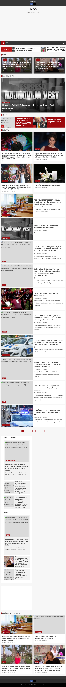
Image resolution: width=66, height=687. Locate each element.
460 (38, 431)
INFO (33, 9)
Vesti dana (6, 102)
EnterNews (37, 685)
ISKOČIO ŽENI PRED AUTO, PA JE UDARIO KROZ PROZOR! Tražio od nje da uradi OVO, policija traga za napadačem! (48, 342)
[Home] (3, 43)
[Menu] (7, 43)
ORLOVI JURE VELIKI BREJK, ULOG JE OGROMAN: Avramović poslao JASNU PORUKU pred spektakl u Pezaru (47, 318)
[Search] (63, 43)
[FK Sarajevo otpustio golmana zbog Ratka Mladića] (17, 299)
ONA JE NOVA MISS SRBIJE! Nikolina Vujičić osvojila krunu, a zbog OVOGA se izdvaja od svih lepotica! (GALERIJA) (16, 187)
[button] (7, 43)
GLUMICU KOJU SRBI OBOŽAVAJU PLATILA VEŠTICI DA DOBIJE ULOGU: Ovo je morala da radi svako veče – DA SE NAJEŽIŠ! (49, 155)
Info (5, 60)
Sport (5, 331)
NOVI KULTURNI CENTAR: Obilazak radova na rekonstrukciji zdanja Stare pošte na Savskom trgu (47, 364)
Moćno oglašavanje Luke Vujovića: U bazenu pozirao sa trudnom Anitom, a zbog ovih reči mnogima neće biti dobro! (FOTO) (20, 488)
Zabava (5, 149)
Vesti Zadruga (10, 460)
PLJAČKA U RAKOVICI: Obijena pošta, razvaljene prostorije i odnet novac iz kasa (47, 412)
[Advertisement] (33, 26)
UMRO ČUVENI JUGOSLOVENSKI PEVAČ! (47, 185)
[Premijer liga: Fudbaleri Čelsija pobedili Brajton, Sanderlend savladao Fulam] (40, 122)
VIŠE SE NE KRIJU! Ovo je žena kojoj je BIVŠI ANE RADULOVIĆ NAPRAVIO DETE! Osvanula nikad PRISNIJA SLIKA (48, 249)
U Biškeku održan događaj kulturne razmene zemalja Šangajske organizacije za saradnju (48, 388)
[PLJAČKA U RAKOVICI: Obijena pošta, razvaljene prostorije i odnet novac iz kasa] (17, 416)
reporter (14, 71)
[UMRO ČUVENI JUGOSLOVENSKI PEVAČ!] (49, 173)
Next (42, 431)
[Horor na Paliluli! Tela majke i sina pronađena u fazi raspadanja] (33, 95)
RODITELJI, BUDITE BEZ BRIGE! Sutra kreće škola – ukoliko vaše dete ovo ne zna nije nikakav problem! (47, 202)
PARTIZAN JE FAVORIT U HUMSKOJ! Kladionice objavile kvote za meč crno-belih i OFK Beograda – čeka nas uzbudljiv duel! (23, 122)
